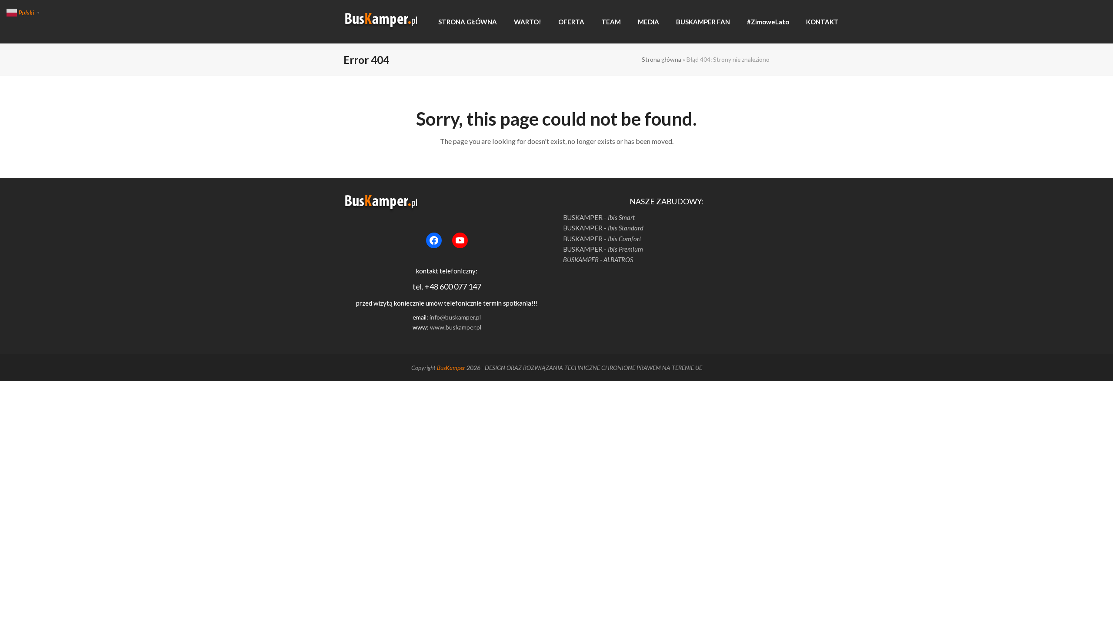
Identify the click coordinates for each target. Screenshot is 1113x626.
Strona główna (661, 59)
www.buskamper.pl (455, 327)
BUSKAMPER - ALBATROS (598, 259)
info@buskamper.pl (455, 317)
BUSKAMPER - (599, 217)
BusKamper (451, 367)
